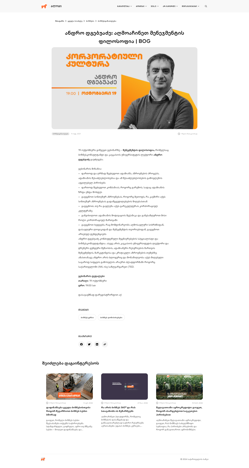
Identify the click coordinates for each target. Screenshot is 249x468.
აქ (120, 294)
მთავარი (59, 21)
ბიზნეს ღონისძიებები (111, 317)
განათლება (123, 6)
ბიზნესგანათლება (107, 21)
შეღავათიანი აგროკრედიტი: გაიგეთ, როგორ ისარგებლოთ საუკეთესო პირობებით (179, 411)
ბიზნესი (140, 6)
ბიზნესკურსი (87, 317)
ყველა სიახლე (75, 21)
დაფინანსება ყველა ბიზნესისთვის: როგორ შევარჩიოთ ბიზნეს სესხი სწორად (68, 411)
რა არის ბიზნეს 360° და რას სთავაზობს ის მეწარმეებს (118, 409)
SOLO (153, 6)
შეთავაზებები (189, 6)
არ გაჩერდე (169, 6)
